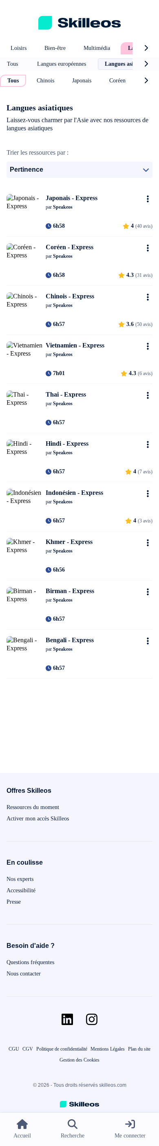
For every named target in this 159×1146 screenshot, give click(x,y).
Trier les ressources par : (37, 152)
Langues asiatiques (128, 64)
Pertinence (26, 169)
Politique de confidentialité (61, 1049)
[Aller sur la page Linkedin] (67, 1019)
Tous (12, 64)
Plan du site (139, 1049)
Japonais (81, 81)
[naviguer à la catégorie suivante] (146, 48)
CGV (27, 1049)
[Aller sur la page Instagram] (91, 1019)
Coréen (117, 81)
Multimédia (97, 48)
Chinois (45, 81)
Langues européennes (61, 64)
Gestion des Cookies (79, 1060)
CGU (14, 1049)
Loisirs (18, 48)
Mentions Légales (108, 1049)
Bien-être (55, 48)
